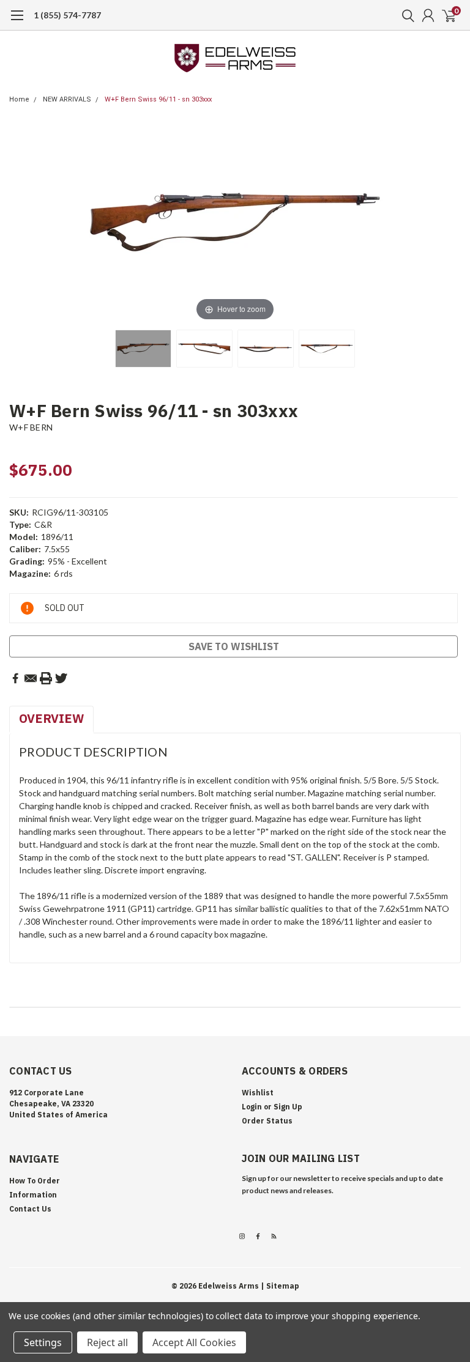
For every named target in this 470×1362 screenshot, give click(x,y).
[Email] (30, 678)
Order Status (267, 1120)
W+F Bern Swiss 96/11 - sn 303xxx (158, 99)
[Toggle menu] (17, 21)
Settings (43, 1342)
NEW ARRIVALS (67, 99)
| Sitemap (280, 1285)
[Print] (46, 678)
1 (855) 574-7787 (67, 15)
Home (19, 99)
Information (33, 1194)
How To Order (34, 1180)
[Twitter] (61, 678)
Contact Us (30, 1208)
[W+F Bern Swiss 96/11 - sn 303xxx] (143, 348)
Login (252, 1106)
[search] (405, 15)
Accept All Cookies (194, 1342)
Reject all (107, 1342)
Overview (51, 718)
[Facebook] (15, 678)
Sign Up (288, 1106)
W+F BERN (31, 427)
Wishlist (258, 1092)
